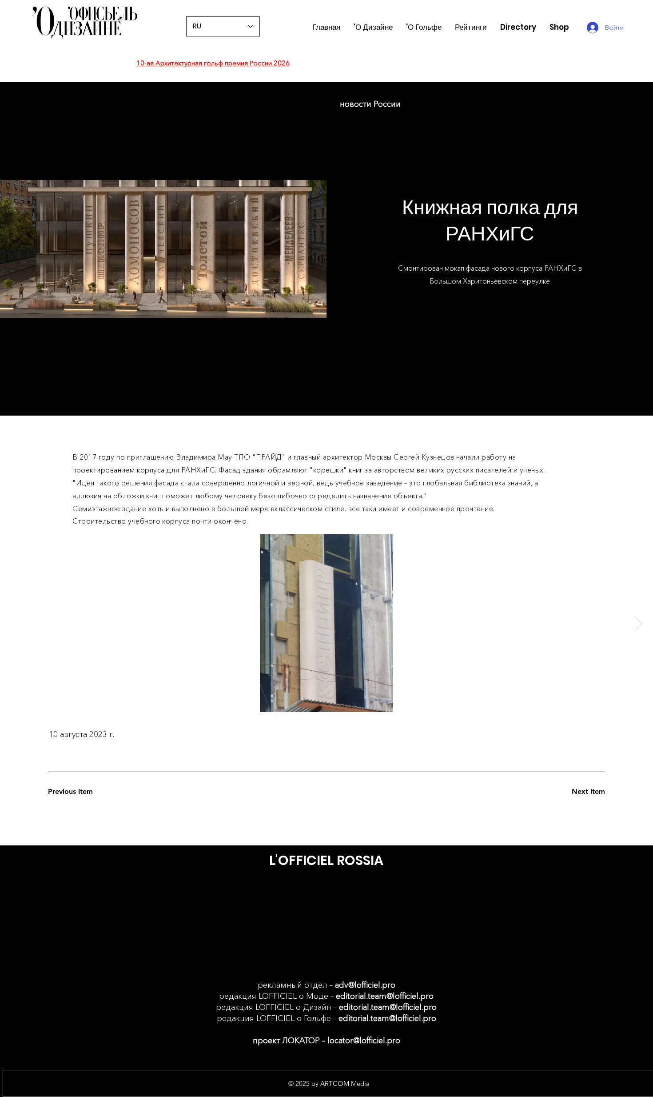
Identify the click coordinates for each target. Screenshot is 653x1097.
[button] (471, 27)
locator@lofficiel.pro (363, 1040)
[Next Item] (638, 623)
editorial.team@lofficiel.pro (385, 996)
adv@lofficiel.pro (365, 985)
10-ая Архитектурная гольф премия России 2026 (213, 63)
